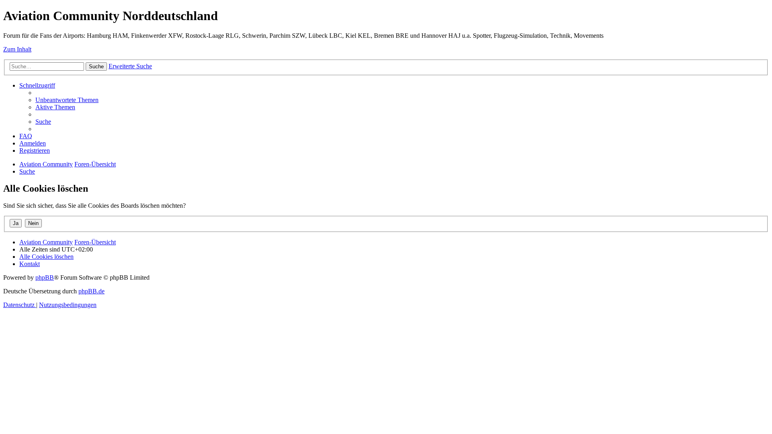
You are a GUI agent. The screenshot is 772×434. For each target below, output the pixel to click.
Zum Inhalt (17, 49)
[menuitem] (67, 99)
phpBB (44, 277)
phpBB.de (91, 291)
